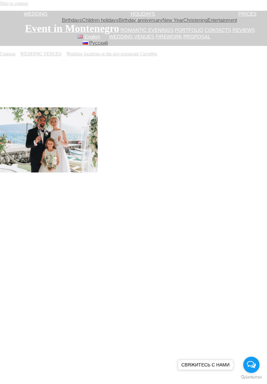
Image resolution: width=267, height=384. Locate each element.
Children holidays (100, 20)
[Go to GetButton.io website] (251, 377)
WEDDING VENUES (131, 36)
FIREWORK (169, 36)
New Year (172, 20)
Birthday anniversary (140, 20)
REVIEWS (243, 30)
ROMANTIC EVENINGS (147, 30)
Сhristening (195, 20)
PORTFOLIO (189, 30)
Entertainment (222, 20)
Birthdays (72, 20)
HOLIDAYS (143, 14)
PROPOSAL (196, 36)
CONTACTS (217, 30)
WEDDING (36, 14)
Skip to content (14, 3)
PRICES (247, 14)
